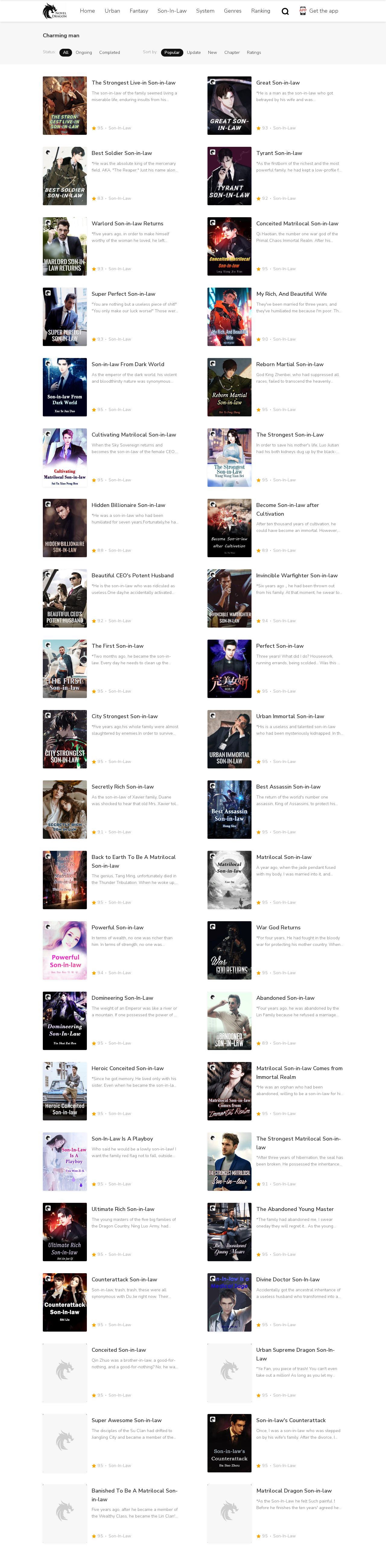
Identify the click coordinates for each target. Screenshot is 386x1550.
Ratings (254, 52)
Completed (109, 52)
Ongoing (84, 52)
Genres (233, 10)
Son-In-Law (172, 10)
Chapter (232, 52)
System (205, 10)
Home (87, 10)
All (65, 52)
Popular (172, 52)
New (212, 52)
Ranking (260, 10)
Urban (112, 10)
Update (194, 52)
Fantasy (139, 10)
